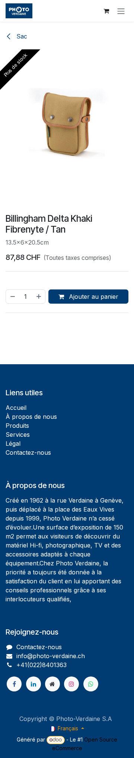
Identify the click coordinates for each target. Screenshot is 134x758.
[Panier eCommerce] (106, 10)
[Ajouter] (39, 296)
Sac (21, 36)
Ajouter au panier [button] (92, 296)
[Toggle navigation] (121, 11)
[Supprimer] (12, 296)
